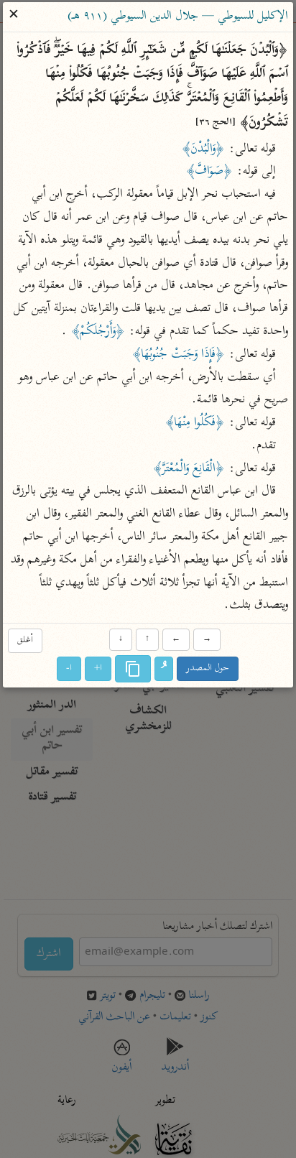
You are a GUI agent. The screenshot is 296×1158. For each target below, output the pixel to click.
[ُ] (164, 669)
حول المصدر (208, 669)
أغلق (25, 640)
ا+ (99, 669)
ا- (70, 669)
